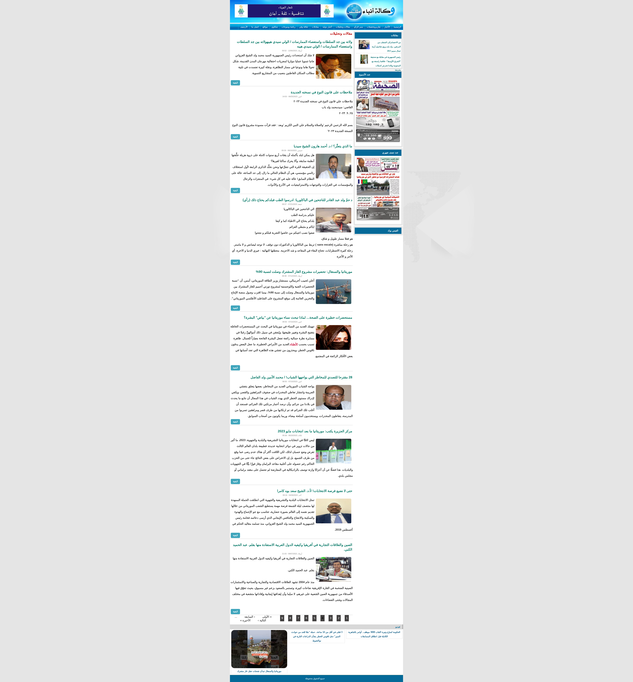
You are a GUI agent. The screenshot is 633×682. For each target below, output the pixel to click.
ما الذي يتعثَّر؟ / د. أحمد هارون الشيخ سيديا (323, 146)
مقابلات (315, 27)
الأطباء (293, 344)
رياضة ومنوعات (288, 27)
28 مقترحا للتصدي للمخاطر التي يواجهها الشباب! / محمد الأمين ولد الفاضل (301, 377)
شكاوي (274, 27)
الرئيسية (397, 27)
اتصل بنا (255, 27)
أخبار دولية (327, 27)
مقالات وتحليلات (343, 27)
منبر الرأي (358, 27)
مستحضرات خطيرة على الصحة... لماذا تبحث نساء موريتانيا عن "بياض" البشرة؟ (298, 317)
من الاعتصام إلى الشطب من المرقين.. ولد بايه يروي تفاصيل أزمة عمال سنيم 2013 (386, 46)
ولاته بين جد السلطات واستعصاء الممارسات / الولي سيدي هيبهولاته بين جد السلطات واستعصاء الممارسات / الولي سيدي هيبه (294, 44)
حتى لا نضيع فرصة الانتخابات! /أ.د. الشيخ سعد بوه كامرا (314, 491)
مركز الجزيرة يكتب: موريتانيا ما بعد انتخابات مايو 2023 (315, 431)
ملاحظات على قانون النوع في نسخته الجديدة (321, 92)
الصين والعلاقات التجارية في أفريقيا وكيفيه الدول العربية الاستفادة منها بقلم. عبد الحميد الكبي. (292, 547)
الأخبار (387, 27)
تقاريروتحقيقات (374, 27)
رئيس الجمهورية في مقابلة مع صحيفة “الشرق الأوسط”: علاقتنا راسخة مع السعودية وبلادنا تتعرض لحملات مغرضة (386, 63)
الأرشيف (244, 27)
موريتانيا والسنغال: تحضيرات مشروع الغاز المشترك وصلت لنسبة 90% (304, 271)
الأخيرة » (245, 620)
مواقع (265, 27)
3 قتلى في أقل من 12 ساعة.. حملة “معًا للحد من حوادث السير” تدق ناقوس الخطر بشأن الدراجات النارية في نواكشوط (316, 636)
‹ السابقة (249, 616)
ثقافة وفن (303, 27)
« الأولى (266, 616)
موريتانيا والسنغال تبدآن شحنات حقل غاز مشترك (259, 671)
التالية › (262, 620)
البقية (235, 82)
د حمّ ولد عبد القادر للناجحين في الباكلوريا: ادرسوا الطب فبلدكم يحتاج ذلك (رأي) (297, 200)
